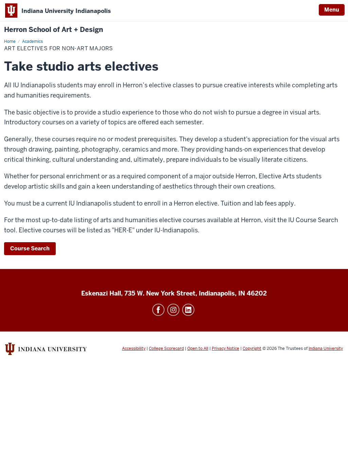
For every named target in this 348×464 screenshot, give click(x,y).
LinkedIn (188, 310)
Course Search (30, 248)
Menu (331, 9)
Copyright (252, 348)
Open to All (197, 348)
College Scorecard (166, 348)
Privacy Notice (225, 348)
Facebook (158, 310)
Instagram (173, 310)
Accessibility (133, 348)
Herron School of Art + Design (53, 30)
